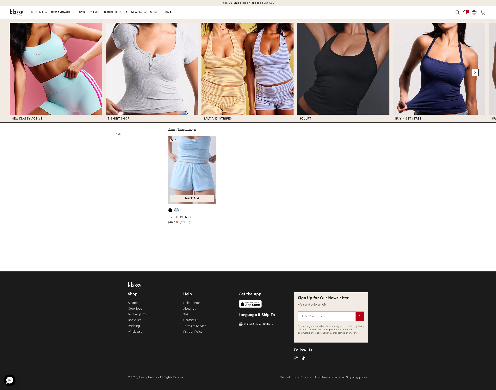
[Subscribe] (360, 316)
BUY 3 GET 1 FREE (408, 118)
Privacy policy (310, 377)
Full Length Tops (139, 314)
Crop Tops (135, 308)
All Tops (133, 303)
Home (171, 129)
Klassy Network (149, 377)
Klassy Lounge (187, 129)
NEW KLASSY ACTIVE (27, 118)
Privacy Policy (192, 331)
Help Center (191, 303)
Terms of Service (194, 326)
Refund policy (289, 377)
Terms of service (333, 377)
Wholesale (135, 331)
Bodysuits (134, 320)
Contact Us (191, 320)
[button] (39, 12)
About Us (189, 308)
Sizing (187, 314)
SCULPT (305, 118)
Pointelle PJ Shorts (180, 217)
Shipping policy (356, 377)
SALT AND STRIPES (217, 118)
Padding (134, 326)
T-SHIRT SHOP (119, 118)
